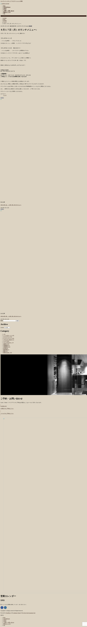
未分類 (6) (5, 348)
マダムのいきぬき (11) (8, 339)
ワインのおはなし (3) (8, 342)
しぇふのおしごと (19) (8, 335)
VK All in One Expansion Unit (28, 613)
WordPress (8, 613)
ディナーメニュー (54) (8, 338)
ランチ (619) (6, 341)
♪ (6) (4, 334)
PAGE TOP (84, 607)
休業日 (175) (6, 344)
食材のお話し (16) (7, 352)
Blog (4, 617)
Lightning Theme (17, 613)
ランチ (30, 26)
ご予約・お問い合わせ (8, 622)
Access (4, 621)
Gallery (4, 620)
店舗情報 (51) (6, 345)
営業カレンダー (7, 623)
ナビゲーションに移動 (17, 1)
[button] (43, 408)
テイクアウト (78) (7, 337)
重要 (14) (5, 351)
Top (4, 625)
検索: (2, 320)
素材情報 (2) (6, 349)
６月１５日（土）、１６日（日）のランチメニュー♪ (11, 204)
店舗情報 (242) (6, 346)
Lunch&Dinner (6, 618)
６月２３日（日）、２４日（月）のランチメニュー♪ (11, 316)
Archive (2, 327)
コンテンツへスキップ (6, 1)
